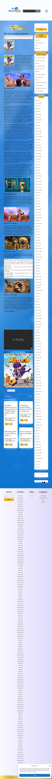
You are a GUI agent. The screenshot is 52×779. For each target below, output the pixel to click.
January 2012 (38, 413)
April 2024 (37, 125)
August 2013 (38, 360)
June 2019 (37, 164)
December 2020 (38, 136)
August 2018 (38, 192)
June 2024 (37, 122)
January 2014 (38, 346)
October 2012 (38, 388)
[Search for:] (30, 11)
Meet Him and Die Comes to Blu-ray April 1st (10, 433)
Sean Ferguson (17, 36)
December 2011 (38, 416)
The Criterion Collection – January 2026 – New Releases (40, 77)
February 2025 (38, 114)
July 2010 (37, 464)
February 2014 (38, 343)
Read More (9, 424)
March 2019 (37, 173)
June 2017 (37, 231)
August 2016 (38, 259)
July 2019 (37, 161)
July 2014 (37, 329)
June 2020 (37, 142)
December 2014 (38, 315)
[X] (44, 482)
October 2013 (38, 354)
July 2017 (37, 229)
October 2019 (38, 153)
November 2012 (38, 385)
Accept (34, 775)
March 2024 (37, 128)
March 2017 (37, 240)
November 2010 (38, 452)
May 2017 (37, 234)
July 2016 (37, 262)
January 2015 (38, 313)
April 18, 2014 (9, 36)
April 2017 (37, 237)
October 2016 (38, 254)
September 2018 (38, 189)
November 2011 (38, 419)
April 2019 (37, 170)
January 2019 (38, 178)
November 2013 (38, 352)
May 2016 (37, 268)
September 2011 (38, 424)
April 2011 (37, 438)
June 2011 (37, 433)
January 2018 (38, 212)
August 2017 (38, 226)
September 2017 (38, 223)
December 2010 (38, 450)
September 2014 (38, 324)
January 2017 (38, 245)
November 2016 (38, 251)
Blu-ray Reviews (11, 390)
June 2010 (37, 466)
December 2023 (38, 133)
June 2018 (37, 198)
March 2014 (37, 341)
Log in (31, 495)
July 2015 (37, 296)
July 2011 (37, 430)
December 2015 (38, 282)
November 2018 (38, 184)
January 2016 (38, 279)
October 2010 (38, 455)
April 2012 (37, 405)
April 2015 (37, 304)
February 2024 (38, 131)
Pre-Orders (37, 48)
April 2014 (37, 338)
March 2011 (37, 441)
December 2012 (38, 382)
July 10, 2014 (24, 414)
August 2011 (38, 427)
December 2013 (38, 349)
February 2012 (38, 410)
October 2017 (38, 220)
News (36, 45)
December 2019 (38, 147)
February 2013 (38, 377)
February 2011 (38, 444)
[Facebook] (42, 482)
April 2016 (37, 271)
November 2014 (38, 318)
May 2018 (37, 201)
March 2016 (37, 273)
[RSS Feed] (46, 482)
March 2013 (37, 374)
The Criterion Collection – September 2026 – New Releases (40, 60)
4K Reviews (37, 40)
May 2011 (37, 436)
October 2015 (38, 287)
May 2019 (37, 167)
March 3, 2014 (9, 438)
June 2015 (37, 299)
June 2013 (37, 366)
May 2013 (37, 368)
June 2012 (37, 399)
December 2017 (38, 215)
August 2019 (38, 159)
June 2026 (37, 100)
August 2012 (38, 394)
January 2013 (38, 380)
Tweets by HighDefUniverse (41, 474)
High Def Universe (15, 26)
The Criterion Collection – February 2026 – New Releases (40, 69)
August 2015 (38, 293)
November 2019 (38, 150)
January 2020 (38, 145)
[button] (49, 765)
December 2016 (38, 248)
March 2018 (37, 206)
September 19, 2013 (26, 438)
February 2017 (38, 243)
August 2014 (38, 327)
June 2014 (37, 332)
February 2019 (38, 175)
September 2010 (38, 458)
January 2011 (38, 447)
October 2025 (38, 105)
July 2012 (37, 396)
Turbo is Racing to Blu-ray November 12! (26, 433)
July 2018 (37, 195)
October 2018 (38, 187)
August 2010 (38, 461)
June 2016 (37, 265)
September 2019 (38, 156)
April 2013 (37, 371)
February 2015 (38, 310)
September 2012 (38, 391)
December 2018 (38, 181)
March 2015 (37, 307)
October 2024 (38, 117)
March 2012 (37, 408)
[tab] (18, 11)
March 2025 (37, 111)
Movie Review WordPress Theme (17, 777)
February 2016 (38, 276)
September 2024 (38, 119)
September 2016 (38, 257)
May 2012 (37, 402)
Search (41, 29)
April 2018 (37, 203)
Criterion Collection (39, 42)
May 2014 (37, 335)
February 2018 (38, 209)
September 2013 (38, 357)
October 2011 (38, 422)
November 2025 (38, 103)
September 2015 (38, 290)
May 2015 (37, 301)
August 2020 (38, 139)
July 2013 (37, 363)
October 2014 (38, 321)
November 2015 (38, 285)
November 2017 (38, 217)
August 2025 (38, 108)
